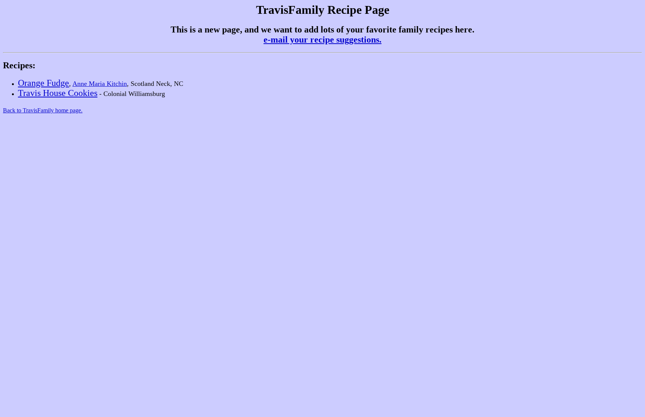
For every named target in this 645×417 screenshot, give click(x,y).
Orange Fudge (43, 83)
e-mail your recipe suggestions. (322, 39)
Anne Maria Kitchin (99, 83)
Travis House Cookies (57, 93)
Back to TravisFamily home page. (42, 110)
